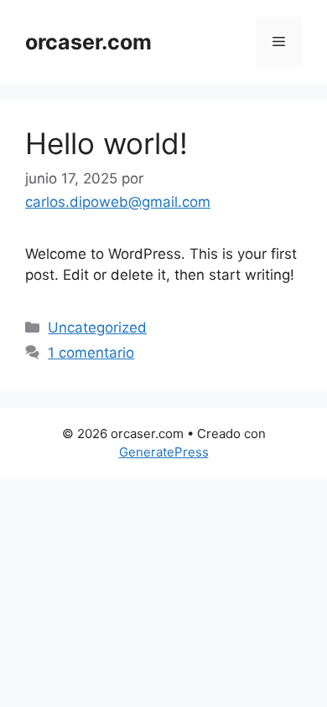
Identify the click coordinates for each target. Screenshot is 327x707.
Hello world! (106, 143)
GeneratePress (164, 452)
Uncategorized (97, 327)
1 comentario (91, 352)
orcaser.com (88, 41)
